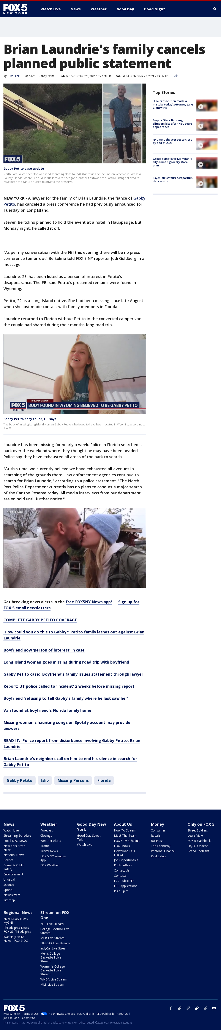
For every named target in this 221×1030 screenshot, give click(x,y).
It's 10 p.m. (121, 891)
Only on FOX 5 (201, 824)
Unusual (9, 879)
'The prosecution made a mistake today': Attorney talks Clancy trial (173, 104)
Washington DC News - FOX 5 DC (15, 939)
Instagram (179, 1008)
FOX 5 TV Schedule (127, 841)
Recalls (156, 835)
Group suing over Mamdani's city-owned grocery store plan (172, 162)
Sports (8, 890)
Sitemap (9, 900)
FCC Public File (124, 881)
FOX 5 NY (29, 76)
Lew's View (195, 835)
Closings (46, 835)
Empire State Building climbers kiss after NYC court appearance (172, 123)
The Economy (160, 846)
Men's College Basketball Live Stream (50, 957)
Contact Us (121, 870)
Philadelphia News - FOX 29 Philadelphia (17, 930)
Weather (48, 824)
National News (13, 855)
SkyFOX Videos (198, 846)
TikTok (188, 1008)
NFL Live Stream (52, 924)
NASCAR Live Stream (55, 943)
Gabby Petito (47, 76)
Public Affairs (123, 865)
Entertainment (13, 874)
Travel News (49, 851)
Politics (8, 860)
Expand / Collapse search (215, 9)
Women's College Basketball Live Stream (52, 970)
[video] (207, 105)
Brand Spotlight (198, 851)
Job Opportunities (126, 860)
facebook (170, 1008)
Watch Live (11, 830)
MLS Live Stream (52, 984)
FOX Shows (122, 846)
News (8, 824)
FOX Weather (49, 865)
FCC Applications (125, 886)
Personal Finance (163, 851)
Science (8, 885)
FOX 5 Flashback (199, 841)
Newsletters (11, 895)
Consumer (158, 830)
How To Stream (125, 830)
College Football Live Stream (54, 931)
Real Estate (159, 856)
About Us (123, 824)
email (214, 1008)
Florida (104, 780)
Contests (120, 875)
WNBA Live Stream (53, 979)
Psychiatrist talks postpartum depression (173, 179)
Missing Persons (73, 780)
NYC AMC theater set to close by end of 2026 (172, 141)
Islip (45, 780)
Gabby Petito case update (23, 168)
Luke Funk (13, 76)
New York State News (14, 848)
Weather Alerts (50, 841)
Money (157, 824)
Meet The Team (125, 835)
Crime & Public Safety (13, 867)
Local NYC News (15, 841)
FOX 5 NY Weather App (53, 858)
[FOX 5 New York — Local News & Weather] (17, 9)
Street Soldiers (198, 830)
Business (157, 841)
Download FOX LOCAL (124, 853)
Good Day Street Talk (89, 837)
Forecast (46, 830)
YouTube (196, 1008)
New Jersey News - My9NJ (16, 921)
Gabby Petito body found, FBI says (29, 419)
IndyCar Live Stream (54, 948)
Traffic (44, 846)
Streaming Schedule (17, 835)
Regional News (17, 912)
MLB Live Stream (52, 938)
